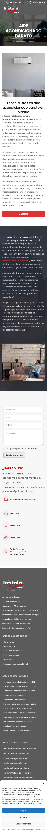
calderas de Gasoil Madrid (14, 699)
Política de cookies (9, 829)
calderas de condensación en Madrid (19, 691)
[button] (43, 783)
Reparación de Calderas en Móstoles (17, 628)
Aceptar (23, 810)
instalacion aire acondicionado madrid (19, 704)
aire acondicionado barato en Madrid (19, 682)
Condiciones (40, 829)
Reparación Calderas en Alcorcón (16, 623)
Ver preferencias (23, 824)
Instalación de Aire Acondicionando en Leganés (19, 614)
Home (12, 38)
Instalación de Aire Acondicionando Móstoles (19, 610)
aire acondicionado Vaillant (16, 753)
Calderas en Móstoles (11, 601)
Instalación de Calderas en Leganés (17, 619)
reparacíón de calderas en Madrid (17, 730)
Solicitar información (14, 455)
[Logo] (12, 10)
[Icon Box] (24, 499)
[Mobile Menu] (43, 10)
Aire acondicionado (26, 38)
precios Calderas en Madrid (14, 726)
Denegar (24, 817)
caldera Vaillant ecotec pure (17, 773)
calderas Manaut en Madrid (16, 768)
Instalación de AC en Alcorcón (14, 606)
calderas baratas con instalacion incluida (20, 686)
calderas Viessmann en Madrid (18, 777)
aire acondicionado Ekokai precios (19, 748)
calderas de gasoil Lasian (15, 763)
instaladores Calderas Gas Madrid (17, 722)
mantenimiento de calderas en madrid (19, 713)
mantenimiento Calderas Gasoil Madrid (20, 717)
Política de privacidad (25, 829)
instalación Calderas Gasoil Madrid (17, 708)
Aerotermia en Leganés (11, 597)
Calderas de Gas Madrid (13, 695)
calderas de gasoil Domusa (16, 758)
